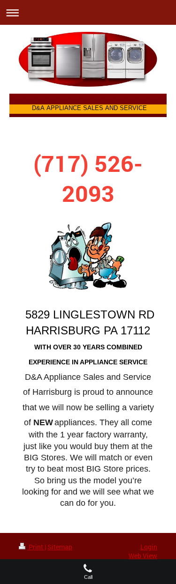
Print (36, 546)
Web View (143, 555)
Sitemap (59, 546)
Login (148, 546)
